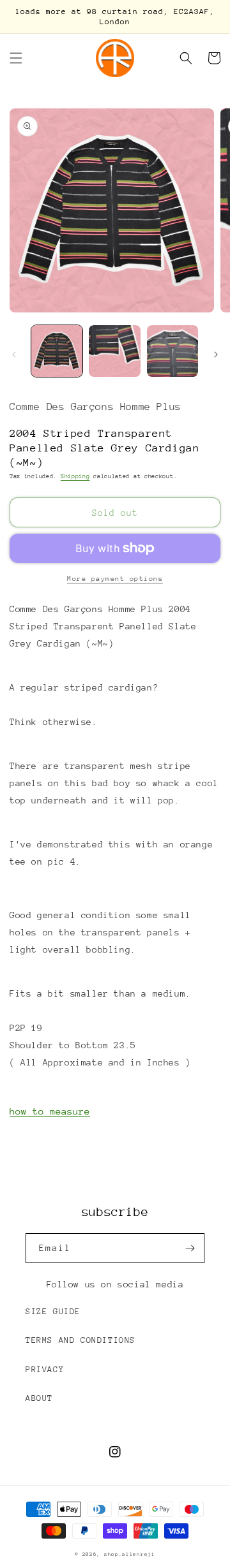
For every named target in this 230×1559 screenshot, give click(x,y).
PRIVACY (45, 1369)
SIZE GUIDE (53, 1311)
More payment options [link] (115, 579)
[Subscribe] (190, 1248)
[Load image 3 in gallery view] (172, 350)
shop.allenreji (129, 1554)
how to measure (50, 1111)
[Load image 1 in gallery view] (56, 350)
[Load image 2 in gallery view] (114, 350)
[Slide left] (14, 354)
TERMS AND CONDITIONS (80, 1340)
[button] (16, 58)
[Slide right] (216, 354)
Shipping (75, 475)
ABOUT (39, 1398)
